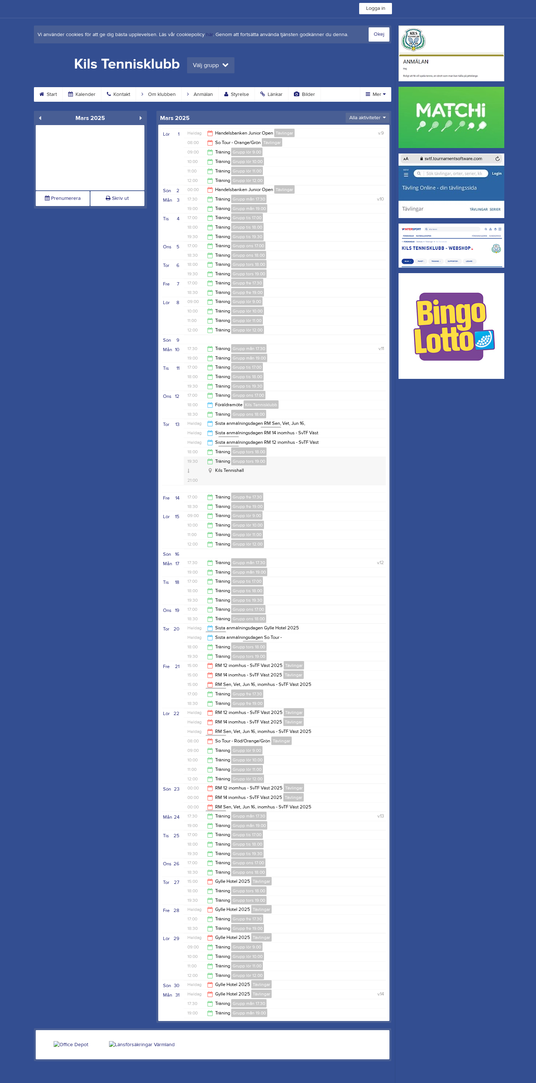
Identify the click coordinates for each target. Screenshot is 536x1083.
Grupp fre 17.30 (247, 283)
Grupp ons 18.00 (249, 255)
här (209, 34)
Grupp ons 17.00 (248, 246)
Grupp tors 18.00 (249, 264)
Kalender (85, 94)
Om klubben (161, 94)
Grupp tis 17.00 (247, 218)
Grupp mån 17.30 (249, 199)
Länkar (274, 94)
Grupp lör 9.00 (247, 152)
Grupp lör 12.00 (248, 180)
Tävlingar (284, 133)
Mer (377, 94)
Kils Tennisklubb (261, 405)
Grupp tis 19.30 (247, 237)
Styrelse (239, 94)
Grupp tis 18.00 (247, 227)
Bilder (307, 94)
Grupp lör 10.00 (248, 161)
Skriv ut (119, 198)
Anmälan (202, 94)
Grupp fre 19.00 (248, 292)
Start (51, 94)
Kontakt (121, 94)
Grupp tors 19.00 (249, 274)
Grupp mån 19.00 (249, 208)
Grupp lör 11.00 (247, 171)
